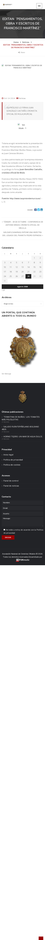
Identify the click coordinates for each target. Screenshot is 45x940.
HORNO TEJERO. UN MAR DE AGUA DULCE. (23, 436)
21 (28, 271)
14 (28, 267)
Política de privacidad (13, 459)
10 (5, 267)
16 (40, 267)
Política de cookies (11, 465)
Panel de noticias (11, 486)
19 (17, 271)
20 (22, 271)
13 (22, 267)
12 (17, 267)
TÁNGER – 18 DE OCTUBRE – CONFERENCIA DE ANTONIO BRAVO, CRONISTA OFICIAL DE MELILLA (23, 225)
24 (5, 276)
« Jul (3, 290)
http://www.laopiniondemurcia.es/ (25, 198)
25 (11, 276)
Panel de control (10, 480)
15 (34, 267)
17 (5, 271)
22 (34, 271)
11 (11, 267)
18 (11, 271)
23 (40, 271)
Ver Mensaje (6, 374)
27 (22, 276)
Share (23, 52)
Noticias (22, 98)
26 (17, 276)
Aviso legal (8, 454)
